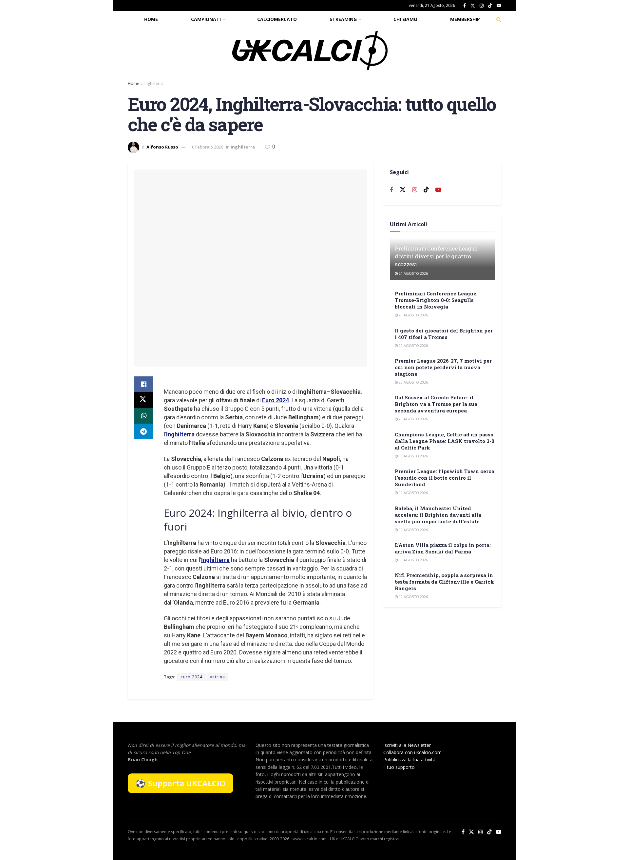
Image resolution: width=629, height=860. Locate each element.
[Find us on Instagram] (482, 5)
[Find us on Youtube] (499, 5)
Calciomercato (277, 19)
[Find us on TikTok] (490, 5)
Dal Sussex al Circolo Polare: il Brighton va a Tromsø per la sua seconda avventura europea (436, 404)
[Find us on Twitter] (472, 5)
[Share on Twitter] (143, 400)
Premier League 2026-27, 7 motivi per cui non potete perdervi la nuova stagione (443, 367)
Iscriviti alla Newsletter (407, 745)
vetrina (217, 677)
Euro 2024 (275, 400)
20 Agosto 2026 (413, 314)
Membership (465, 19)
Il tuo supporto (399, 767)
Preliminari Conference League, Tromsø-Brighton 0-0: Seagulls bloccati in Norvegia (436, 300)
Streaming (343, 19)
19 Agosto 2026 (413, 455)
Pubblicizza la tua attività (409, 759)
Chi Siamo (405, 19)
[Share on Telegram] (143, 431)
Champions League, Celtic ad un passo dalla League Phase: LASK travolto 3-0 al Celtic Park (444, 441)
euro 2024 (191, 677)
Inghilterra (153, 83)
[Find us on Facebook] (464, 5)
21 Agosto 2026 (413, 273)
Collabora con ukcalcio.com (412, 752)
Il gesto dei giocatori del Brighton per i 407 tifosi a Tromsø (444, 333)
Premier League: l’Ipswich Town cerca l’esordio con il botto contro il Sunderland (444, 478)
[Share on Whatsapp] (143, 416)
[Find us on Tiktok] (426, 190)
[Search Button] (498, 19)
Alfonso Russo (162, 147)
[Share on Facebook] (143, 384)
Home (151, 19)
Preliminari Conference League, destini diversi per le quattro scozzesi (436, 256)
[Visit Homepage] (310, 50)
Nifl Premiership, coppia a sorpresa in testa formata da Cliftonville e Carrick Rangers (444, 581)
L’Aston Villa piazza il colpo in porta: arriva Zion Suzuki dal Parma (443, 548)
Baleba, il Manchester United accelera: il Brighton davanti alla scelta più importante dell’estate (438, 515)
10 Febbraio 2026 (206, 147)
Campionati (206, 19)
